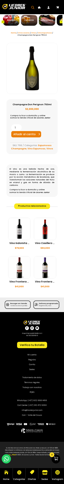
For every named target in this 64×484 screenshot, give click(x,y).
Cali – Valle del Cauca (32, 415)
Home (13, 33)
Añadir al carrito (24, 134)
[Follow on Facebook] (27, 328)
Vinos (33, 33)
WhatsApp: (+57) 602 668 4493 (32, 400)
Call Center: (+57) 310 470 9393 (32, 405)
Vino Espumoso (45, 33)
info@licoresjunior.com (32, 410)
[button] (3, 22)
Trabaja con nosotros (32, 387)
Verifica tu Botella (32, 345)
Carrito (32, 364)
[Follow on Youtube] (37, 328)
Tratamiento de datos (32, 377)
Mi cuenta (32, 354)
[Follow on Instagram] (32, 328)
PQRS (32, 392)
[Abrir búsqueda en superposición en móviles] (32, 7)
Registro (32, 359)
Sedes (32, 369)
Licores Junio (43, 118)
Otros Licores (24, 33)
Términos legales (32, 382)
